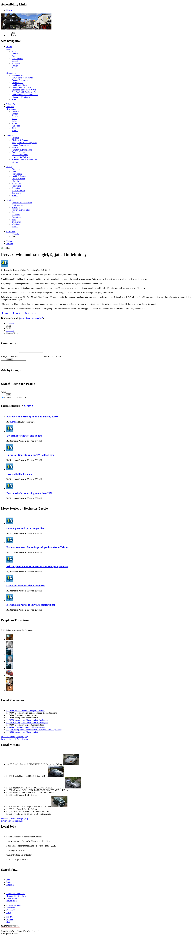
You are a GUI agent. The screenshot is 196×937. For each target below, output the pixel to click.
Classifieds (10, 231)
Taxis (14, 219)
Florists (15, 147)
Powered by (14, 739)
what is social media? (31, 318)
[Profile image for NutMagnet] (9, 661)
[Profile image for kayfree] (9, 683)
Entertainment (17, 75)
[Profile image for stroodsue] (9, 654)
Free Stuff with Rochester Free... (25, 92)
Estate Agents (17, 205)
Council (15, 54)
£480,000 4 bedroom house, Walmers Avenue (25, 727)
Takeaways (16, 193)
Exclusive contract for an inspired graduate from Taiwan (37, 547)
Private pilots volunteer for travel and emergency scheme (37, 566)
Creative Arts (17, 82)
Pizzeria (15, 123)
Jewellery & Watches (20, 157)
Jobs (8, 880)
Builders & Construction (22, 203)
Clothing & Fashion (20, 140)
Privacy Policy (12, 898)
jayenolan (13, 422)
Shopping (10, 135)
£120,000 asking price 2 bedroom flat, (22, 732)
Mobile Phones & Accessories (24, 159)
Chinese (15, 111)
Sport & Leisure (18, 191)
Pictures (9, 241)
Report (5, 313)
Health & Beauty (19, 176)
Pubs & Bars (17, 183)
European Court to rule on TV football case (30, 454)
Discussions (11, 73)
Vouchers (10, 106)
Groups (15, 66)
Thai (14, 128)
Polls (14, 68)
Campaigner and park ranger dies (25, 528)
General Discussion (20, 80)
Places (9, 166)
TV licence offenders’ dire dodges (24, 435)
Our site (7, 398)
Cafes (14, 171)
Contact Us (11, 910)
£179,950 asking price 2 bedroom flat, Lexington (27, 720)
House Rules (11, 901)
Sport (14, 51)
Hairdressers (17, 174)
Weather (9, 243)
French (15, 116)
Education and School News (24, 90)
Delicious (10, 331)
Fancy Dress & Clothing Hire (24, 142)
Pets (13, 212)
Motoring (16, 207)
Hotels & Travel (18, 178)
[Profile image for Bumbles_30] (9, 690)
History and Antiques (21, 97)
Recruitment (17, 217)
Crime (14, 56)
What (3, 392)
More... (15, 99)
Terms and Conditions (15, 893)
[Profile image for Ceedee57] (9, 675)
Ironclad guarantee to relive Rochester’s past (30, 604)
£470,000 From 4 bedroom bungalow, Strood (25, 710)
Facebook (10, 323)
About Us (10, 908)
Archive (9, 919)
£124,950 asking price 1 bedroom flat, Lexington (27, 722)
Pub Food (16, 126)
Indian (14, 118)
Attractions (16, 169)
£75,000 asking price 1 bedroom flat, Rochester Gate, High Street (33, 730)
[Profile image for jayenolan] (9, 639)
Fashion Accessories (20, 145)
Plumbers (16, 215)
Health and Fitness (19, 85)
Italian (14, 121)
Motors (9, 882)
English (15, 114)
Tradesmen (16, 222)
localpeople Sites (13, 905)
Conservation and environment (25, 94)
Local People (17, 58)
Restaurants (11, 109)
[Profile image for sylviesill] (9, 647)
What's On (10, 104)
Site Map (10, 917)
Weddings (16, 224)
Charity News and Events (22, 87)
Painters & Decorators (21, 210)
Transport (16, 63)
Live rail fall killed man (19, 474)
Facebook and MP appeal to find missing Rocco (32, 416)
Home (9, 46)
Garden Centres (18, 152)
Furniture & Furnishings (22, 150)
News (8, 49)
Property (15, 234)
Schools (15, 61)
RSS (8, 922)
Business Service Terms (16, 896)
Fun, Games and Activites (22, 78)
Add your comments (9, 356)
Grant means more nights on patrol (25, 585)
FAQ (8, 912)
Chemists (15, 138)
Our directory (20, 398)
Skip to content (12, 10)
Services (9, 200)
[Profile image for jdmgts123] (9, 668)
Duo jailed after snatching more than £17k (29, 493)
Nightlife (15, 181)
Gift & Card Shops (20, 154)
